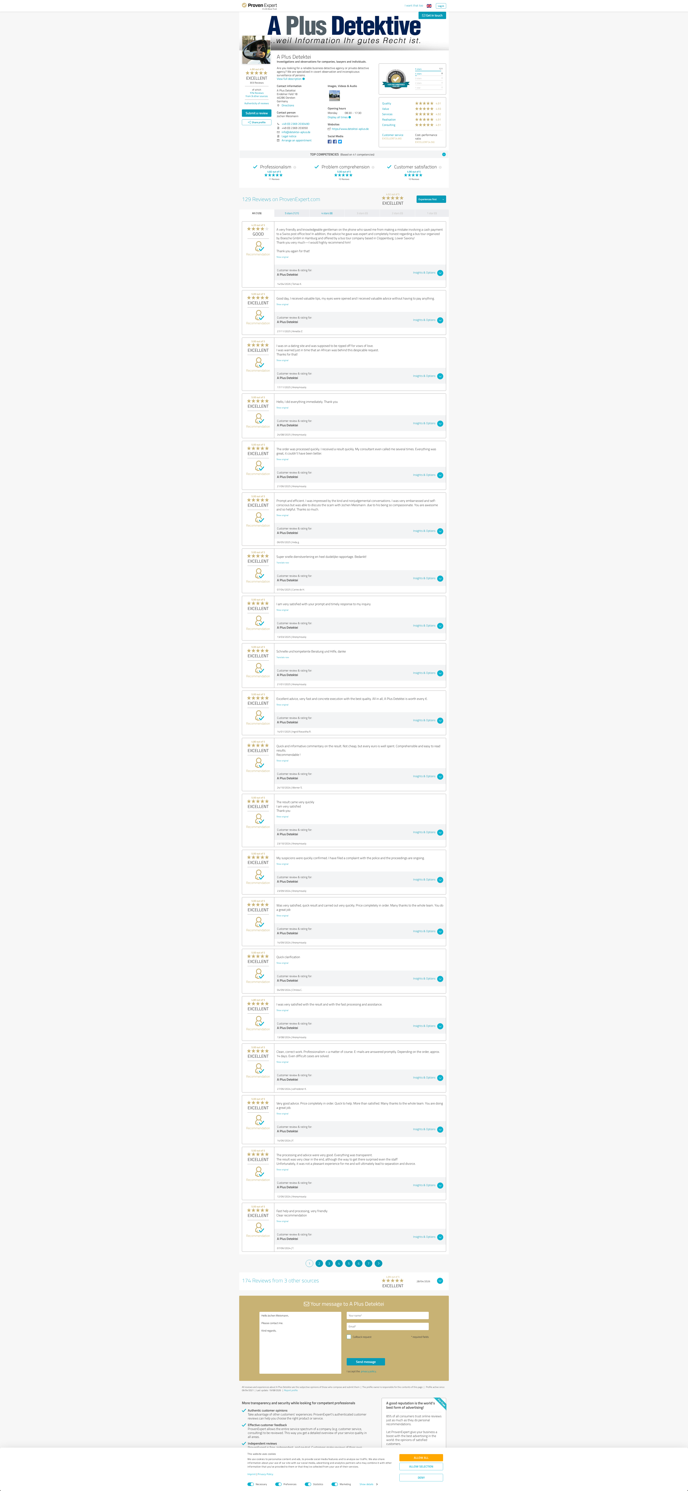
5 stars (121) (292, 213)
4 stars (418, 73)
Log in (441, 6)
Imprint (251, 1474)
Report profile (291, 1390)
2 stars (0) (397, 213)
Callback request (362, 1337)
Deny (421, 1478)
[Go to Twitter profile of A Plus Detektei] (340, 143)
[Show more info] (396, 79)
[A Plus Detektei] (256, 50)
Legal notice (289, 136)
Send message (366, 1361)
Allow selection (421, 1466)
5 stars (418, 68)
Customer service (392, 135)
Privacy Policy (265, 1474)
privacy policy (368, 1371)
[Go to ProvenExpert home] (259, 7)
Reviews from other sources (257, 94)
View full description (289, 79)
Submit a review (257, 113)
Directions (288, 105)
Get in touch (434, 15)
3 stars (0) (362, 213)
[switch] (278, 1484)
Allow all (421, 1458)
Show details (366, 1484)
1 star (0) (432, 213)
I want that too (414, 5)
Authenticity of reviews (256, 103)
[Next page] (378, 1263)
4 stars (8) (327, 213)
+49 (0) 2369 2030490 (295, 124)
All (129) (256, 213)
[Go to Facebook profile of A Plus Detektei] (330, 143)
